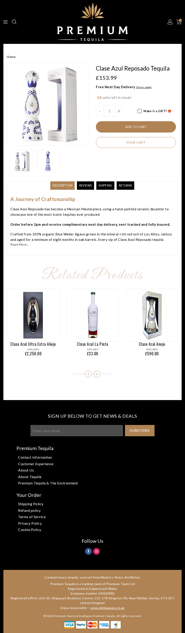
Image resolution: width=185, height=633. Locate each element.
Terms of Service (32, 516)
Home (11, 57)
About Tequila (30, 476)
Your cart (136, 142)
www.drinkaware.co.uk (107, 608)
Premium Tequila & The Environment (48, 483)
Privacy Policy (30, 523)
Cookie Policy (29, 529)
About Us (26, 470)
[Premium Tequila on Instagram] (96, 551)
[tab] (62, 185)
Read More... (19, 244)
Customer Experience (35, 464)
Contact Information (35, 457)
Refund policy (29, 510)
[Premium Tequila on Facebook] (89, 551)
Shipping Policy (31, 504)
